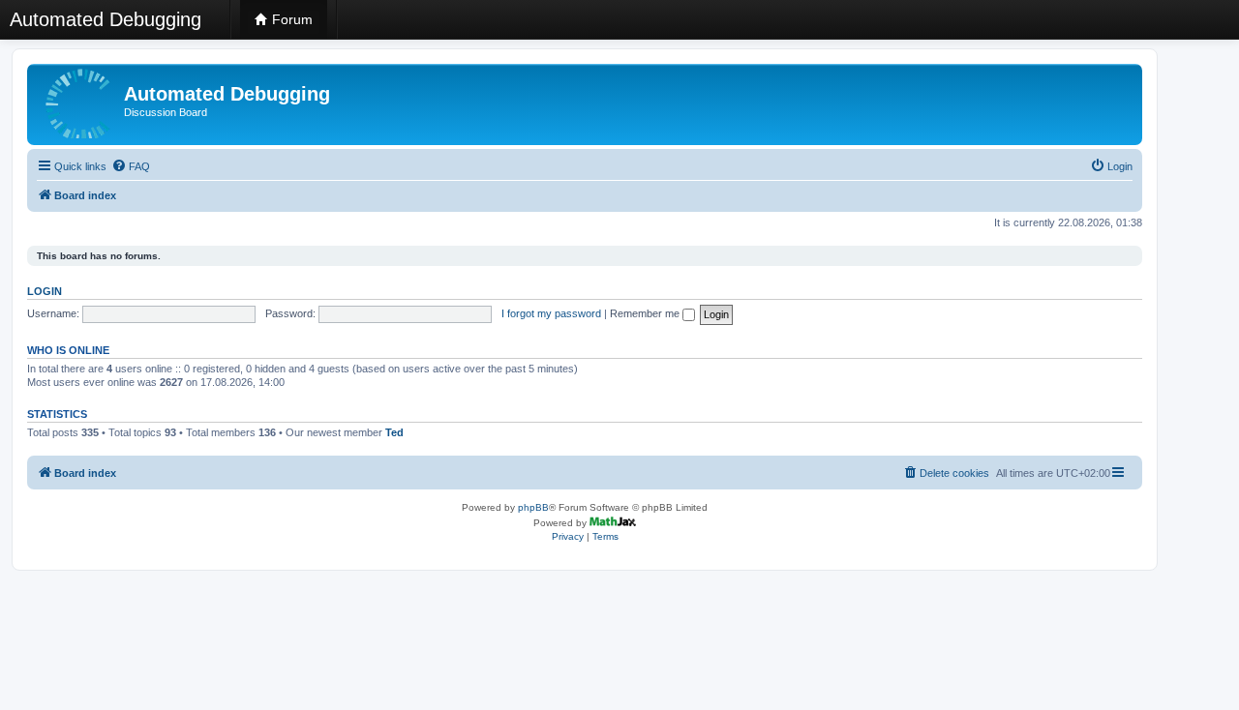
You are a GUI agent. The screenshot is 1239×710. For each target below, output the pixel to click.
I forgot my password (551, 313)
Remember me (646, 313)
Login (44, 291)
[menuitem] (130, 166)
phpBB (533, 507)
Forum (290, 19)
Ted (394, 432)
